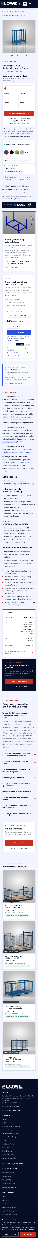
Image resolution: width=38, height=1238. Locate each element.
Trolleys (5, 1140)
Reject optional (10, 1234)
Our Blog (5, 1204)
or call (19, 687)
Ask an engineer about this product (15, 652)
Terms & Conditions (8, 1183)
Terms (27, 123)
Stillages (5, 1119)
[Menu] (31, 4)
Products (10, 11)
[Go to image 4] (26, 55)
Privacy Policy (6, 1180)
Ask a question (19, 843)
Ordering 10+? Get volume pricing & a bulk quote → (19, 354)
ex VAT (27, 344)
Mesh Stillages (20, 11)
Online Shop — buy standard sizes (13, 1164)
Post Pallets (6, 1147)
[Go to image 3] (22, 55)
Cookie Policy (6, 1176)
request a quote (23, 462)
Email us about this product (21, 136)
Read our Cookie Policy (27, 1229)
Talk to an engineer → (12, 268)
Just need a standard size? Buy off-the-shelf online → (18, 349)
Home (3, 11)
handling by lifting (9, 442)
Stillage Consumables (9, 1158)
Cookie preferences (9, 1187)
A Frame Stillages (8, 1130)
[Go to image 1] (12, 55)
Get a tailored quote (19, 681)
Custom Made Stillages (9, 1137)
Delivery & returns (13, 340)
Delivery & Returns (8, 1172)
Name (6, 93)
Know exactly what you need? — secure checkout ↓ (19, 178)
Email (6, 102)
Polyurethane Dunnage (9, 1214)
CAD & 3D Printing (8, 1211)
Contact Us (6, 1200)
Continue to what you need (19, 113)
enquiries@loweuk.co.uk (14, 1106)
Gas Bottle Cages (8, 1144)
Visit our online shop (12, 383)
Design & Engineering (9, 1207)
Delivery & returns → (16, 199)
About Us (5, 1197)
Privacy (23, 123)
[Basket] (19, 4)
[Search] (25, 4)
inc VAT (20, 344)
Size (14, 311)
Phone (22, 102)
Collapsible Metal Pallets (10, 1133)
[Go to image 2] (17, 55)
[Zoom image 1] (19, 36)
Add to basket (19, 332)
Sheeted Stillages (8, 1154)
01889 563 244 (15, 1110)
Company (23, 93)
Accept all (28, 1234)
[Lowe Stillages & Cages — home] (9, 3)
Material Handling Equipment (11, 1126)
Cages (4, 1123)
